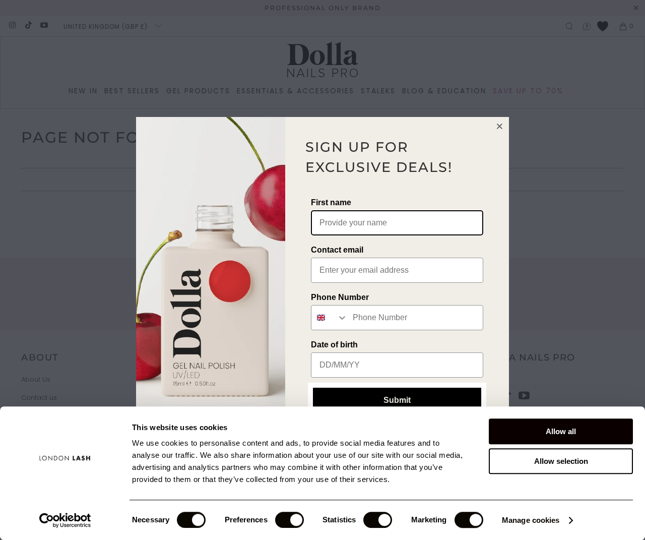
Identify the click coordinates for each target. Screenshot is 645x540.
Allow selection (561, 461)
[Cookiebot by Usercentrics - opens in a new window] (65, 520)
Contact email (337, 250)
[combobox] (329, 318)
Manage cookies (530, 520)
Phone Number (340, 297)
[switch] (289, 520)
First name (331, 202)
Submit (397, 400)
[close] (500, 126)
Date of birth (334, 344)
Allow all (561, 431)
